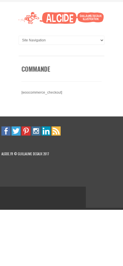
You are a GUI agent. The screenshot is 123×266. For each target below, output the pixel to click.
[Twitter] (16, 130)
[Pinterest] (26, 130)
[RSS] (56, 130)
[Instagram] (36, 130)
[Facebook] (6, 130)
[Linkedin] (46, 130)
